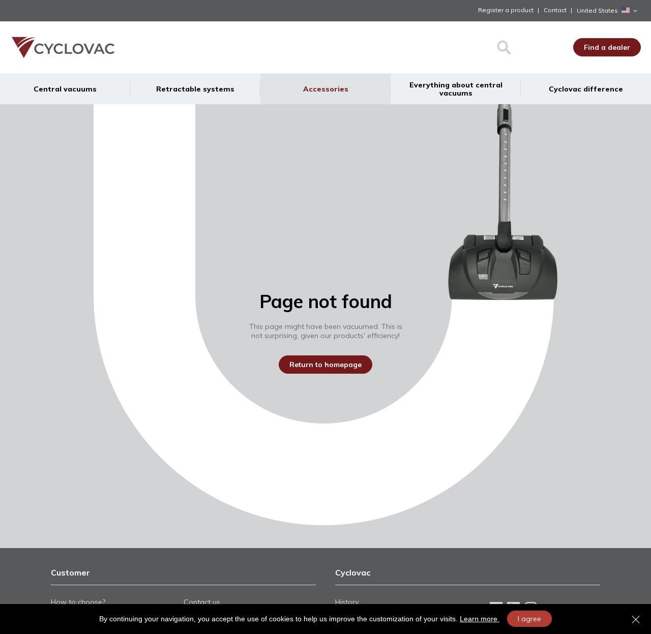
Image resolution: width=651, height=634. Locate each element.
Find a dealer (607, 47)
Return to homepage (325, 364)
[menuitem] (65, 89)
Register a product (506, 10)
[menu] (325, 89)
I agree (529, 618)
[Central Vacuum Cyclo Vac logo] (91, 47)
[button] (609, 10)
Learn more (479, 619)
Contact (555, 10)
